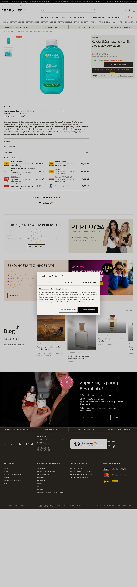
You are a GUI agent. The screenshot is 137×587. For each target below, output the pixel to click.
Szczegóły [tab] (68, 282)
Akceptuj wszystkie (88, 310)
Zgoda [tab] (47, 282)
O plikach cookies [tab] (89, 282)
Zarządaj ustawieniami (68, 310)
